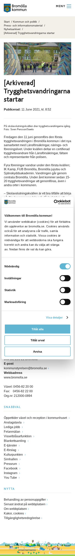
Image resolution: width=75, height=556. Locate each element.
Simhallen (11, 459)
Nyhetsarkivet (12, 29)
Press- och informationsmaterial (23, 25)
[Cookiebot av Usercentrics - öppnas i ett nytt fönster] (54, 202)
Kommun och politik (25, 21)
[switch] (65, 278)
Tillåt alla (37, 329)
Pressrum (11, 463)
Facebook (11, 468)
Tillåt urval (38, 340)
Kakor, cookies (14, 513)
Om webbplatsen (15, 508)
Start (7, 21)
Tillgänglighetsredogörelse (22, 518)
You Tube (11, 477)
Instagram (11, 473)
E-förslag (10, 450)
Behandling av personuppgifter (25, 499)
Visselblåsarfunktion (18, 436)
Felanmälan (12, 431)
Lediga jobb (12, 427)
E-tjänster (11, 445)
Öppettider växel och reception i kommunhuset (36, 417)
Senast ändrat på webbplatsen (24, 504)
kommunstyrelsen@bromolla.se (25, 368)
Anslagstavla (13, 422)
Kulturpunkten (14, 454)
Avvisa (37, 351)
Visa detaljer (54, 317)
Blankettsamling (15, 440)
